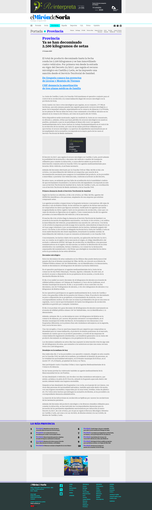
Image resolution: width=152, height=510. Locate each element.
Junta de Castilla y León (115, 496)
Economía (112, 490)
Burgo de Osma (98, 30)
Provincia (54, 25)
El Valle (83, 30)
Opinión (97, 25)
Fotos (88, 25)
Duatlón (98, 497)
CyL (81, 25)
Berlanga (78, 30)
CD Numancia (99, 486)
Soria (46, 25)
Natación (98, 495)
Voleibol (98, 490)
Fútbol (97, 488)
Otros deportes (100, 499)
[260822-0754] (76, 6)
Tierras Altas (90, 30)
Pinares (72, 30)
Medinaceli (112, 31)
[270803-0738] (76, 466)
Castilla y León (114, 494)
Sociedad (112, 488)
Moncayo (100, 31)
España (64, 25)
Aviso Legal (33, 494)
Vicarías (110, 30)
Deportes (73, 25)
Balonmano (99, 493)
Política (111, 486)
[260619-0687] (76, 145)
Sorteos (112, 501)
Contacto (32, 499)
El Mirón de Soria (50, 17)
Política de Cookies (35, 495)
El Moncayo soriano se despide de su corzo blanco (53, 445)
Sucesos (71, 490)
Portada (38, 25)
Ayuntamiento (72, 488)
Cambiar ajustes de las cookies (37, 501)
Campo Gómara (118, 30)
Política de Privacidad (35, 497)
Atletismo (98, 492)
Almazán (106, 31)
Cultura (111, 492)
